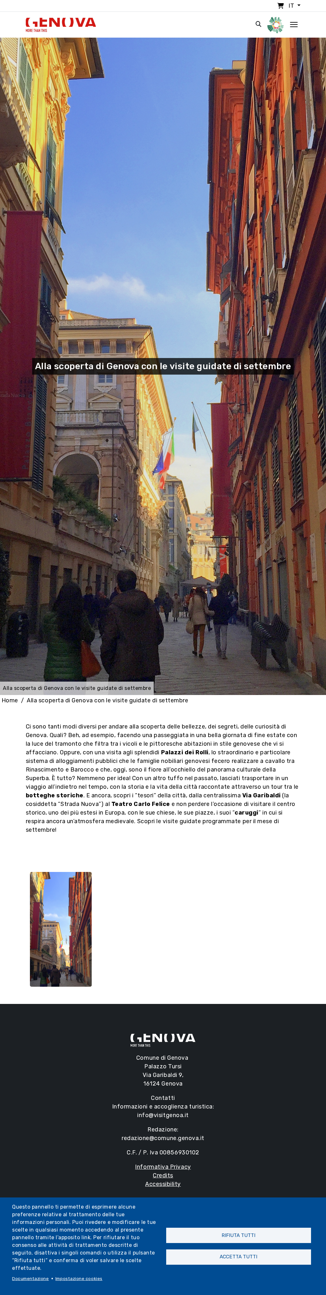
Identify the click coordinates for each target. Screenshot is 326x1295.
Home (10, 700)
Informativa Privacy (163, 1166)
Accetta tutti (238, 1257)
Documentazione (30, 1278)
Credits (163, 1175)
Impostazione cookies (79, 1278)
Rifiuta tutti (238, 1235)
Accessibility (163, 1184)
